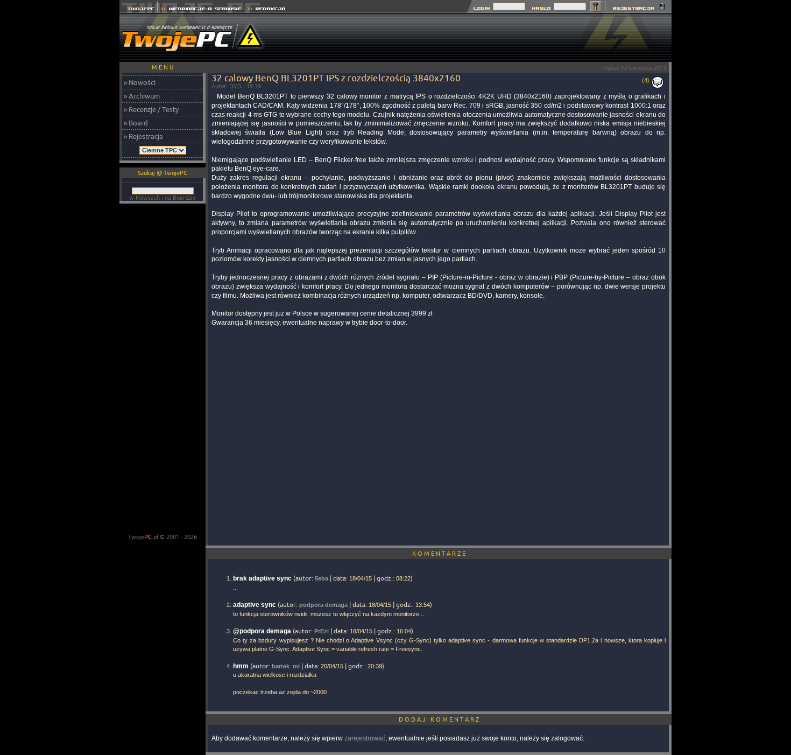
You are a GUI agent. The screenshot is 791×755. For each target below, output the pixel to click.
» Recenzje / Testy (151, 109)
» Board (136, 123)
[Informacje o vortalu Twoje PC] (201, 10)
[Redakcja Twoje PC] (266, 10)
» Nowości (140, 82)
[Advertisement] (476, 37)
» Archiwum (142, 96)
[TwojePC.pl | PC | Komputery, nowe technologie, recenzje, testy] (138, 10)
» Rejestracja (143, 136)
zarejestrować (364, 738)
